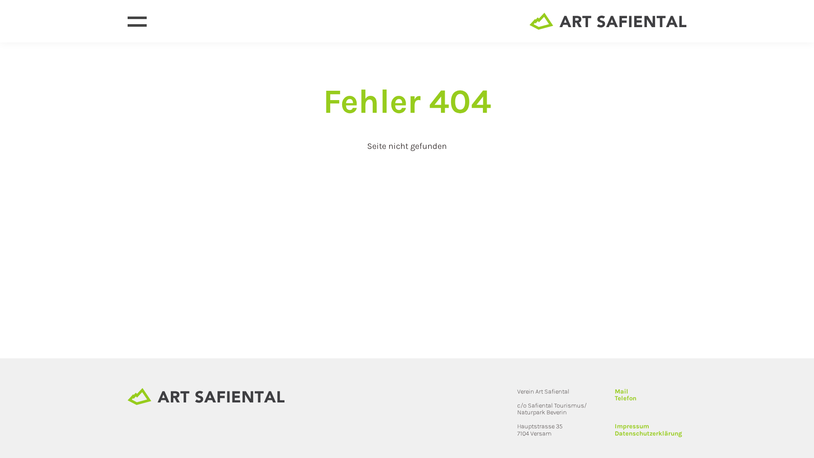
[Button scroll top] (803, 447)
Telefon (625, 398)
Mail (621, 391)
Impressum (632, 426)
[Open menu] (137, 21)
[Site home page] (608, 21)
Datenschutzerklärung (648, 433)
